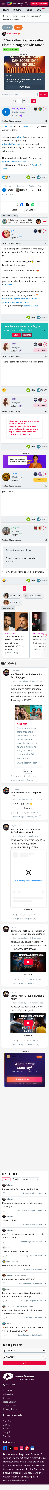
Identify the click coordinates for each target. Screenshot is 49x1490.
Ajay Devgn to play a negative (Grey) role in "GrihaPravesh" (23, 1236)
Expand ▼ (28, 771)
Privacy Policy (10, 1409)
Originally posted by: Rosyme (19, 550)
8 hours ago (28, 1193)
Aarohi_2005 (37, 1255)
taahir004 (38, 1283)
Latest (6, 1179)
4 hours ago (24, 1255)
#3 (46, 356)
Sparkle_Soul (32, 816)
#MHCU (36, 298)
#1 (46, 121)
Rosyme (30, 780)
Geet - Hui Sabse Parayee (16, 1275)
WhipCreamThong (35, 1210)
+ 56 (44, 344)
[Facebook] (5, 1448)
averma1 (38, 1318)
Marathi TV (10, 1247)
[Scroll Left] (4, 221)
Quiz (39, 10)
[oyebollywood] (4, 190)
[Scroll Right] (45, 221)
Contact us (8, 1398)
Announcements (30, 1179)
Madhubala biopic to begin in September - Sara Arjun (22, 1205)
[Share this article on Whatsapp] (33, 205)
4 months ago (18, 780)
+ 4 (45, 474)
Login (34, 3)
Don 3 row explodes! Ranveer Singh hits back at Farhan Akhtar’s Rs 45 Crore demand (14, 643)
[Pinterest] (27, 1448)
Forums (17, 10)
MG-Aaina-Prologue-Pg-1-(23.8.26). (19, 1279)
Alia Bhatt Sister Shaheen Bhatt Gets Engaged (27, 676)
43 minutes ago (25, 1283)
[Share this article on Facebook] (22, 205)
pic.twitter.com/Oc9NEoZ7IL (15, 161)
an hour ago (29, 1269)
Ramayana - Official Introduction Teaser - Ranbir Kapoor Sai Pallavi (28, 932)
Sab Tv (6, 1436)
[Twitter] (11, 1448)
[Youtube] (16, 1448)
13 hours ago (26, 1241)
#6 (46, 540)
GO (34, 101)
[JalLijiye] (18, 190)
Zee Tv (6, 1424)
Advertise (8, 1394)
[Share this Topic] (16, 205)
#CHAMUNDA (11, 284)
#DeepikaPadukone (11, 143)
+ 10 (44, 109)
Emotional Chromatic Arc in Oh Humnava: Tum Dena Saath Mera (22, 1312)
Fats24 (39, 1269)
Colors (6, 1428)
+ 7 (45, 231)
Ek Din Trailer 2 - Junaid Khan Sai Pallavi (27, 997)
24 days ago (18, 918)
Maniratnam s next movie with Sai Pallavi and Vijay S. (26, 831)
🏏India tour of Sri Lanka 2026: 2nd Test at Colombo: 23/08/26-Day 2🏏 (23, 1329)
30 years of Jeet (10, 1220)
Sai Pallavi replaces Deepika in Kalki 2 (26, 794)
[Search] (26, 4)
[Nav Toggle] (3, 4)
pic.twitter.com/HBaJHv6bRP (16, 302)
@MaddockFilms (22, 298)
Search (43, 94)
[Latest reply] (36, 780)
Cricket (9, 1289)
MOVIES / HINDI (10, 633)
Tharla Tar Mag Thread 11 (15, 1251)
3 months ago (18, 1044)
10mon (10, 189)
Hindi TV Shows (12, 1261)
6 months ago (18, 816)
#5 (46, 486)
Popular (16, 1179)
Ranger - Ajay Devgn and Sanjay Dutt (20, 1189)
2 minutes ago (23, 1335)
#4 (46, 411)
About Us (8, 1390)
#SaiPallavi (7, 126)
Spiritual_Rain (36, 1300)
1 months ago (18, 983)
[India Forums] (15, 4)
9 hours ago (20, 1210)
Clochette (30, 983)
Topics (28, 10)
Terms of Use (10, 1405)
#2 (46, 243)
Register (43, 3)
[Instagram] (21, 1448)
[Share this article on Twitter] (27, 205)
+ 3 (45, 528)
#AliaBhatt (26, 126)
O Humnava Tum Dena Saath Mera (19, 1306)
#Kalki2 (20, 136)
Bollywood (12, 33)
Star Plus (8, 1421)
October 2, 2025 (30, 305)
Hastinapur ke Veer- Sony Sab (16, 1265)
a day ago (24, 1300)
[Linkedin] (32, 1448)
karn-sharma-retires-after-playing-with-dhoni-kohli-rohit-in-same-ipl (22, 1295)
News (6, 10)
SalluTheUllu (37, 1335)
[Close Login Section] (44, 331)
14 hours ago (27, 1224)
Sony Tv (7, 1432)
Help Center (9, 1401)
